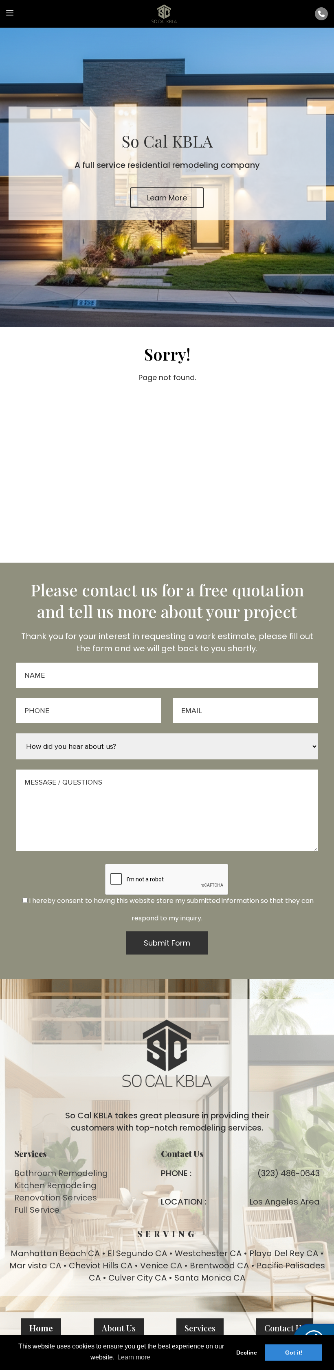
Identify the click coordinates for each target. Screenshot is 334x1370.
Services (200, 1327)
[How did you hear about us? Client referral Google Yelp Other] (167, 746)
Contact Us (284, 1327)
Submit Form (167, 943)
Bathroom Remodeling (61, 1173)
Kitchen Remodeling (55, 1185)
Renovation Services (55, 1197)
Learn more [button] (133, 1357)
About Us (119, 1327)
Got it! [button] (294, 1352)
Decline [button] (246, 1352)
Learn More (167, 198)
